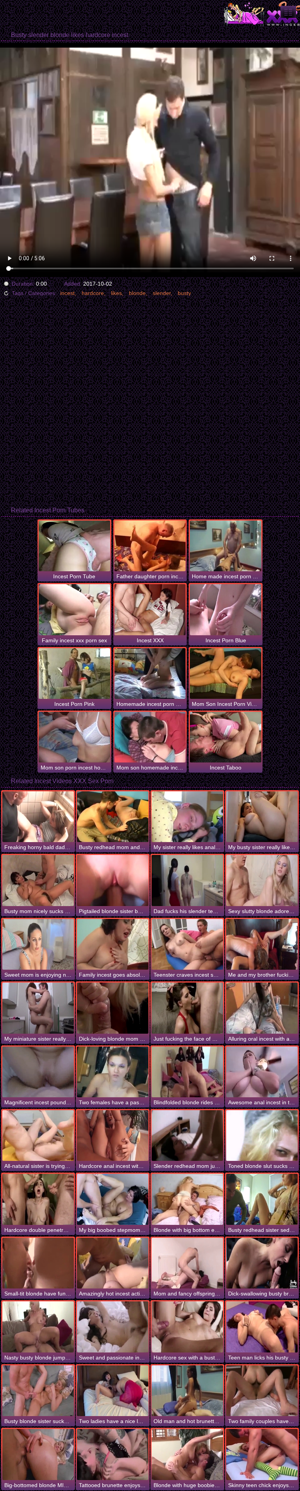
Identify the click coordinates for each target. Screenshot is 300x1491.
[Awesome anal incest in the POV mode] (262, 1072)
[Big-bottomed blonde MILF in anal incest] (38, 1454)
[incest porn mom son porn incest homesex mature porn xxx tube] (288, 12)
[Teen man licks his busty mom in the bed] (262, 1326)
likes (116, 293)
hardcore (93, 293)
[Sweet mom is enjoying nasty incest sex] (38, 944)
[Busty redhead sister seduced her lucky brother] (262, 1199)
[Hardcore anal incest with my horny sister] (112, 1135)
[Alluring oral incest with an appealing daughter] (262, 1008)
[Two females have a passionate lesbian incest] (112, 1072)
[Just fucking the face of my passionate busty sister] (187, 1008)
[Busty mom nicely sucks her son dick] (38, 880)
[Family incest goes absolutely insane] (112, 944)
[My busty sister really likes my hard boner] (262, 816)
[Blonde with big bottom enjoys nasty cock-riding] (187, 1199)
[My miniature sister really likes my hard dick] (38, 1008)
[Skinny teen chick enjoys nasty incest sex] (262, 1454)
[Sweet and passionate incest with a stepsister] (112, 1326)
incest (67, 293)
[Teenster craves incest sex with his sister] (187, 944)
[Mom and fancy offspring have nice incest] (187, 1263)
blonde (137, 293)
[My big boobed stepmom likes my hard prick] (112, 1199)
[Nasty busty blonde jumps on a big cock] (38, 1326)
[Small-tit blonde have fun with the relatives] (38, 1263)
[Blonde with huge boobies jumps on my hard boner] (187, 1454)
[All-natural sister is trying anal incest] (38, 1135)
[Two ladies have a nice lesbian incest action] (112, 1390)
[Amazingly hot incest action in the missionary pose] (112, 1263)
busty (184, 293)
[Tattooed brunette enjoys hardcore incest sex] (112, 1454)
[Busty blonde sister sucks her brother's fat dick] (38, 1390)
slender (162, 293)
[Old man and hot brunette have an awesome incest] (187, 1390)
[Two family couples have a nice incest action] (262, 1390)
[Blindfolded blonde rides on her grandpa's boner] (187, 1072)
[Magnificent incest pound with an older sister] (38, 1072)
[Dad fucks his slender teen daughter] (187, 880)
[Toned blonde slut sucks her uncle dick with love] (262, 1135)
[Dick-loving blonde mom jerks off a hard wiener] (112, 1008)
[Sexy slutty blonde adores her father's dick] (262, 880)
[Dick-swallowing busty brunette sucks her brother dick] (262, 1263)
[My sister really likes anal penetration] (187, 816)
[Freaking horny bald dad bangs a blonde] (38, 816)
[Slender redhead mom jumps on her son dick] (187, 1135)
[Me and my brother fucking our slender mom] (262, 944)
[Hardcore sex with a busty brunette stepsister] (187, 1326)
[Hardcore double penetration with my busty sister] (38, 1199)
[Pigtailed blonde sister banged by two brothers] (112, 880)
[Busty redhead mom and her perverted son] (112, 816)
